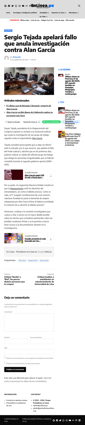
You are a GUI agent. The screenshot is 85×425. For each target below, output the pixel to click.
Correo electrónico (36, 337)
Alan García (37, 138)
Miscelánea (73, 13)
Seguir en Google (14, 122)
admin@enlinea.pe (40, 405)
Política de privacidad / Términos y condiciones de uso (36, 420)
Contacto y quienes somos (16, 400)
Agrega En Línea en (30, 122)
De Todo (43, 16)
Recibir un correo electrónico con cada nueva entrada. (23, 363)
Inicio (8, 13)
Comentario (8, 312)
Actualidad (43, 13)
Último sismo (24, 20)
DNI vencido (70, 20)
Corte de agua (59, 20)
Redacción (17, 57)
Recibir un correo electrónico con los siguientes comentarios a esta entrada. (30, 358)
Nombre (7, 337)
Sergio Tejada (44, 260)
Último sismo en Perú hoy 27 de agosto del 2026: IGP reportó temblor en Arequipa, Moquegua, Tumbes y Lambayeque (72, 85)
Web (5, 348)
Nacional (67, 74)
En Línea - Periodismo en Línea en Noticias (29, 251)
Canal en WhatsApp (53, 122)
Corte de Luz (35, 20)
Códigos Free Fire (47, 20)
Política (8, 30)
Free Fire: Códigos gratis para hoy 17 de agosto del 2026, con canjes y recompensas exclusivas (73, 139)
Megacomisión (16, 188)
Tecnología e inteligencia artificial (25, 13)
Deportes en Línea (58, 13)
